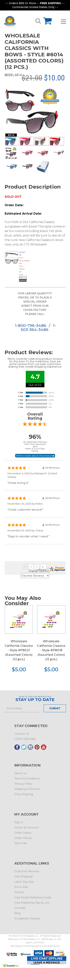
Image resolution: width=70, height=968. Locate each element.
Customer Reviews (26, 871)
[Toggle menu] (63, 20)
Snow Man (21, 887)
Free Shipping (23, 876)
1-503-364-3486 (38, 327)
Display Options (39, 571)
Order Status (22, 832)
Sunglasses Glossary (27, 918)
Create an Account (26, 827)
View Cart (20, 843)
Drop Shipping (23, 794)
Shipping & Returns (27, 789)
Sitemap (12, 939)
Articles (19, 892)
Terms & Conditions (27, 778)
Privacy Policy (23, 783)
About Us (20, 773)
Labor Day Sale (24, 881)
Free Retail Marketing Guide (32, 897)
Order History (23, 838)
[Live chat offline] (46, 960)
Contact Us (22, 733)
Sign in (18, 822)
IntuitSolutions (52, 945)
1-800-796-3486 (31, 325)
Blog (17, 913)
